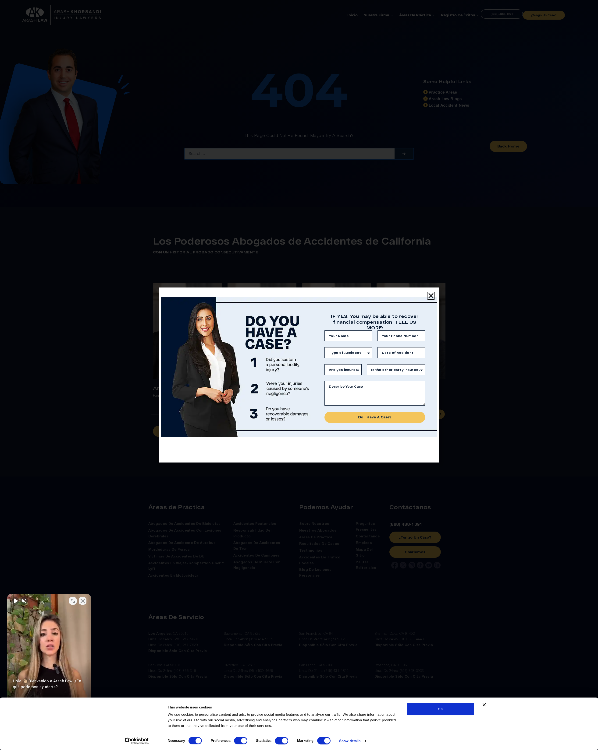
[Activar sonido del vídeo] (15, 601)
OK (440, 709)
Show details (349, 741)
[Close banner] (484, 704)
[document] (299, 375)
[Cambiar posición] (73, 601)
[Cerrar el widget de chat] (82, 601)
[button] (430, 295)
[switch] (240, 740)
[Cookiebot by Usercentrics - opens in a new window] (136, 740)
